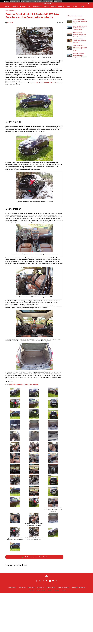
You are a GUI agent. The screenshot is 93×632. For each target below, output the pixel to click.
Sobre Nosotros (12, 587)
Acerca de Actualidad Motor (78, 587)
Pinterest (43, 581)
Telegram (50, 581)
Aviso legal (31, 590)
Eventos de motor (37, 6)
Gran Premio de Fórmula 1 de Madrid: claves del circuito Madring (80, 27)
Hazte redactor (40, 587)
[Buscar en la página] (88, 4)
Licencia (50, 590)
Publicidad (56, 590)
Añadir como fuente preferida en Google (35, 557)
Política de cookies (41, 590)
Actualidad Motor (9, 10)
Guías (29, 6)
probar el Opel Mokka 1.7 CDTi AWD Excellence (45, 83)
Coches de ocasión (37, 1)
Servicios (75, 6)
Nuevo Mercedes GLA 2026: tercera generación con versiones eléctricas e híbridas (80, 48)
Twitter (40, 581)
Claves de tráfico (58, 1)
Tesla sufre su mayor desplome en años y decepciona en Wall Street (80, 55)
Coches (68, 6)
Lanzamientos (61, 6)
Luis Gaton (10, 22)
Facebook (37, 581)
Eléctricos (46, 6)
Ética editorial (31, 587)
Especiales (53, 6)
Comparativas (14, 6)
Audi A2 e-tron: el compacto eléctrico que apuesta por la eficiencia (79, 34)
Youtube (24, 6)
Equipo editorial (22, 587)
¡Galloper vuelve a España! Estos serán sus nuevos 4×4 (79, 40)
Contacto (64, 590)
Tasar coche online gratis (63, 587)
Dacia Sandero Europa (26, 1)
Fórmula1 (82, 6)
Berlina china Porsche (48, 1)
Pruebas (7, 6)
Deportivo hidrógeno (15, 1)
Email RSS (53, 581)
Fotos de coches (51, 587)
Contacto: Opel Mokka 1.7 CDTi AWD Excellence (23, 384)
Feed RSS (56, 581)
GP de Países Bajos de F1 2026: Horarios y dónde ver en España (80, 21)
